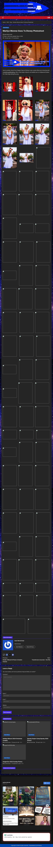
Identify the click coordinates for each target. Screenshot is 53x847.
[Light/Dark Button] (48, 17)
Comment (5, 674)
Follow (47, 783)
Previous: (12, 659)
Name (4, 693)
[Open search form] (51, 17)
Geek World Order (8, 34)
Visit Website (19, 647)
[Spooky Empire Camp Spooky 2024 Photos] (38, 729)
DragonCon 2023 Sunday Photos (12, 761)
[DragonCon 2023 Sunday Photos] (14, 752)
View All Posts (30, 647)
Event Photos (6, 27)
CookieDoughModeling (9, 72)
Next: (41, 658)
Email (4, 699)
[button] (2, 17)
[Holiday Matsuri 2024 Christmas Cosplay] (14, 729)
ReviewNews (32, 845)
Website (4, 705)
